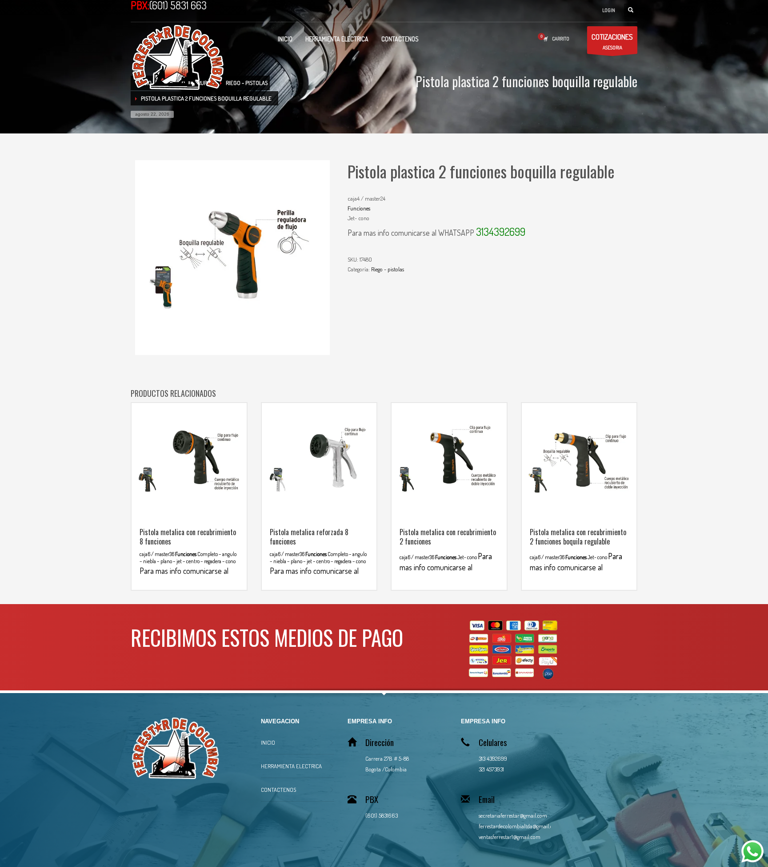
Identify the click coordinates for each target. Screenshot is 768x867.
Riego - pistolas (387, 269)
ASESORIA (612, 41)
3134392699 (500, 231)
